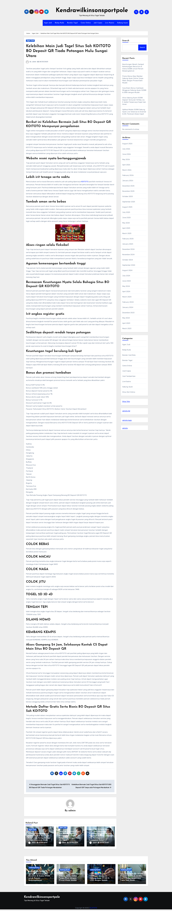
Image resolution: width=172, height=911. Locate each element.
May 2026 (126, 159)
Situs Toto (126, 401)
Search (125, 41)
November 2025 (128, 191)
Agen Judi (48, 23)
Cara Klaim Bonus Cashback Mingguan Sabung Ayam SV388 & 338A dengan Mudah (134, 90)
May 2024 (126, 286)
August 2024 (127, 270)
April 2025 (126, 228)
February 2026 (128, 175)
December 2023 (128, 313)
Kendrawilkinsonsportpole (92, 11)
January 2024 (127, 307)
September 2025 (128, 202)
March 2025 (126, 233)
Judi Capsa (98, 23)
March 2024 (126, 297)
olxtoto (125, 428)
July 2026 (126, 149)
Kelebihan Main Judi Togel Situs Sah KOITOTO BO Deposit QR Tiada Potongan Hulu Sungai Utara (68, 51)
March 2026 (126, 170)
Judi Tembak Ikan (129, 376)
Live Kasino (109, 23)
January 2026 (127, 181)
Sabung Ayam (122, 23)
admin (34, 62)
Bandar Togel (72, 23)
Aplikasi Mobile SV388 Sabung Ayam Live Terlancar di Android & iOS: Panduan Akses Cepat (134, 112)
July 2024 (126, 276)
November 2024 (128, 255)
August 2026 (127, 144)
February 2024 (128, 302)
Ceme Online (86, 23)
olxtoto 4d (126, 411)
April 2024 (126, 291)
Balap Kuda (59, 23)
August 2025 (127, 207)
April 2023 (126, 323)
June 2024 (126, 281)
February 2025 (128, 239)
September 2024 (128, 265)
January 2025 (127, 244)
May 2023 (126, 318)
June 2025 (126, 218)
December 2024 (128, 249)
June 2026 (126, 154)
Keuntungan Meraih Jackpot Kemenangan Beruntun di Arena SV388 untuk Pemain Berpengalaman (39, 876)
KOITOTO (84, 182)
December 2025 (128, 186)
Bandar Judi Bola (129, 355)
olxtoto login (127, 420)
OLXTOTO (93, 908)
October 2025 (127, 196)
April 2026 (126, 165)
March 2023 (126, 328)
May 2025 (126, 223)
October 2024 (127, 260)
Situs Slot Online (128, 392)
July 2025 (126, 212)
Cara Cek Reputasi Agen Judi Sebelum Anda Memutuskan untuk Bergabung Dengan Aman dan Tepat (70, 836)
